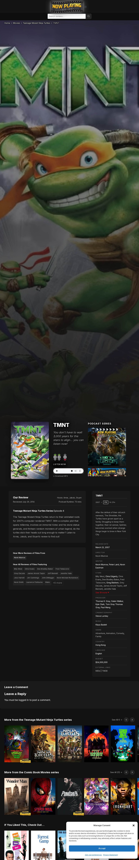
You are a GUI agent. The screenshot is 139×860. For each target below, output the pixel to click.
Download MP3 (61, 476)
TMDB (105, 671)
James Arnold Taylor (36, 573)
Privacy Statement (110, 855)
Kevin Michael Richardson (67, 578)
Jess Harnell (19, 578)
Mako (47, 582)
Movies (16, 23)
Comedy (120, 633)
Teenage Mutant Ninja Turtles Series (33, 510)
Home (7, 23)
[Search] (88, 16)
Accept (102, 848)
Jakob (72, 498)
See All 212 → (116, 772)
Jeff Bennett (53, 573)
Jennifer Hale (66, 573)
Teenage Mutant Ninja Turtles (36, 23)
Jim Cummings (33, 578)
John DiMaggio (48, 578)
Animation (110, 633)
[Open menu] (85, 7)
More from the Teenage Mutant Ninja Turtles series (38, 719)
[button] (133, 825)
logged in (24, 700)
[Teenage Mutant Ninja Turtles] (107, 447)
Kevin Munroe (19, 558)
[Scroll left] (126, 719)
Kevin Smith (18, 582)
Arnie (66, 498)
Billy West (18, 569)
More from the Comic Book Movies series (31, 772)
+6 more (57, 582)
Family (98, 636)
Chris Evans (29, 569)
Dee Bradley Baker (45, 569)
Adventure (100, 633)
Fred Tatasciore (62, 569)
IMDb (98, 671)
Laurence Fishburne (34, 582)
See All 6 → (117, 720)
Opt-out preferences (93, 855)
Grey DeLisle (19, 573)
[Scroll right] (132, 719)
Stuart (78, 498)
